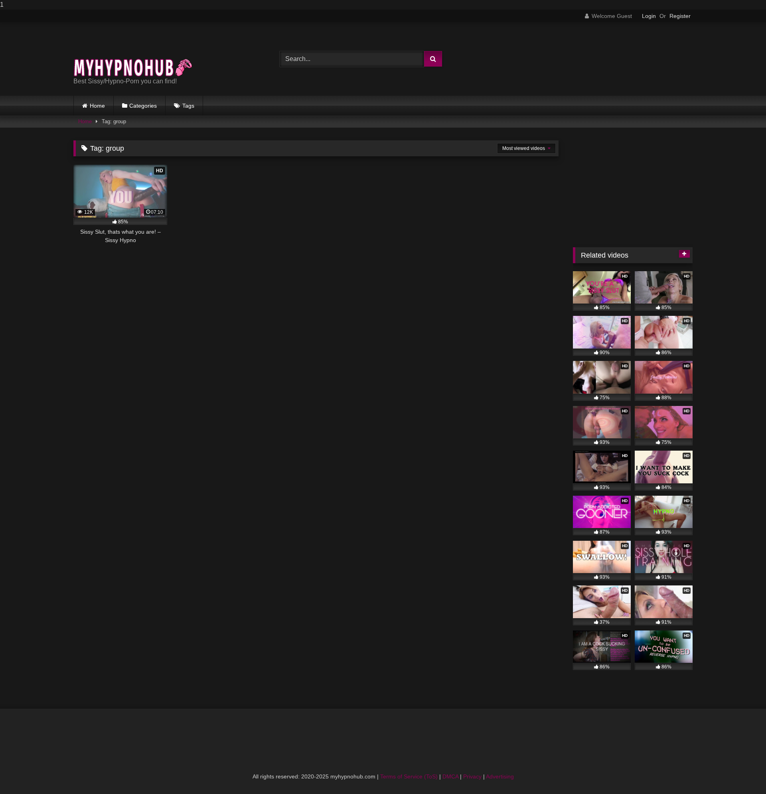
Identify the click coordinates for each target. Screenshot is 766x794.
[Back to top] (741, 772)
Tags (188, 105)
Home (97, 105)
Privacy (472, 776)
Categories (143, 105)
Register (680, 16)
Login (649, 16)
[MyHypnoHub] (133, 53)
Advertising (500, 776)
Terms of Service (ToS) (409, 776)
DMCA (450, 776)
